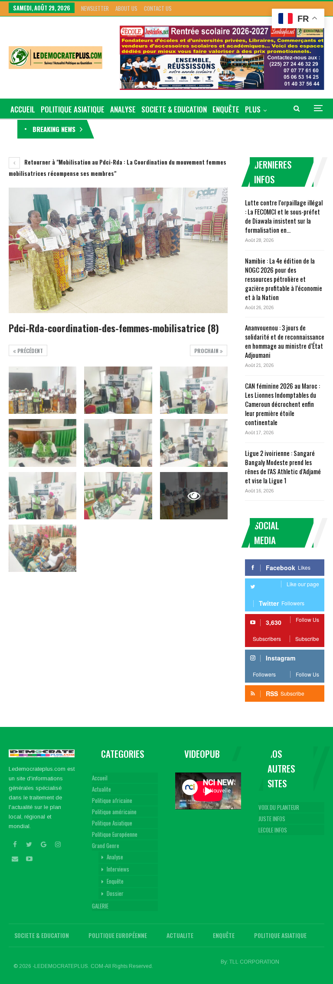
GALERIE (100, 905)
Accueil (100, 777)
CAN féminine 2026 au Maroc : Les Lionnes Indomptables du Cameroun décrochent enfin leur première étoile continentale (282, 404)
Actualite (101, 789)
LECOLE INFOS (272, 830)
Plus (253, 109)
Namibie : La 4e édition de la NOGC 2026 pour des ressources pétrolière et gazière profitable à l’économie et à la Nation (283, 279)
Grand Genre (105, 845)
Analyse (123, 109)
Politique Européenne (114, 834)
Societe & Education (174, 109)
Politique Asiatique (72, 109)
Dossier (115, 893)
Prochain (207, 350)
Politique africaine (112, 800)
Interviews (118, 869)
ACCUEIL (22, 109)
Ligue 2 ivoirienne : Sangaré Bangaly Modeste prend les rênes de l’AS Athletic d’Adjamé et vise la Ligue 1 (283, 466)
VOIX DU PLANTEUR (278, 807)
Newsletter (95, 8)
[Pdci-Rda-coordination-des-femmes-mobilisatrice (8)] (42, 390)
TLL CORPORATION (254, 962)
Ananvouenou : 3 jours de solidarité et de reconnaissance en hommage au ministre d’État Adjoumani (284, 341)
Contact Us (158, 8)
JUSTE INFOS (271, 818)
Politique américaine (114, 811)
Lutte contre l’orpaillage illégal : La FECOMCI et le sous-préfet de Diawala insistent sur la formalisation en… (284, 216)
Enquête (225, 109)
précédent (29, 350)
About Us (126, 8)
